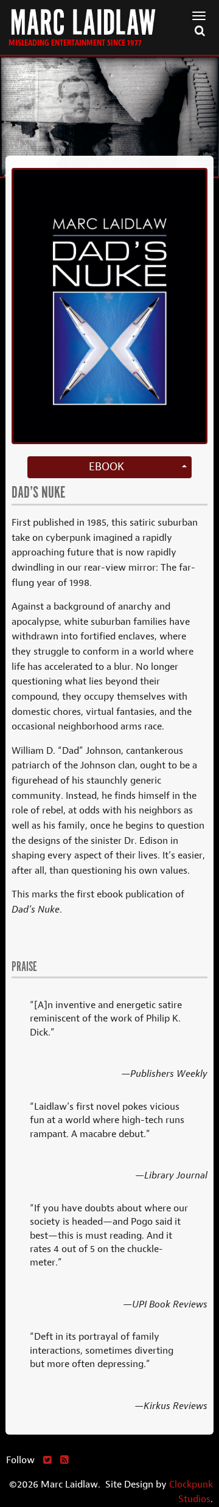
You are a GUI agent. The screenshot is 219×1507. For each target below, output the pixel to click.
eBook (106, 466)
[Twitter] (47, 1459)
